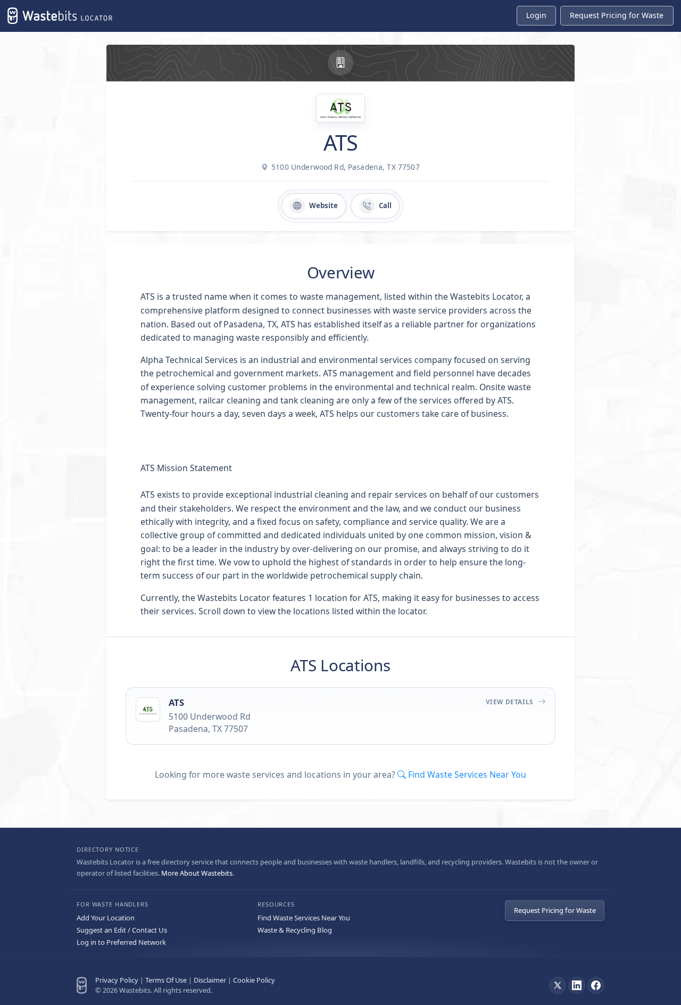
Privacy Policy (116, 980)
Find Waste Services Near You (304, 917)
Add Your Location (106, 917)
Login (536, 15)
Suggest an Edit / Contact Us (122, 930)
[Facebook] (595, 985)
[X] (557, 985)
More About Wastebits (196, 873)
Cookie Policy (254, 980)
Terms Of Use (166, 980)
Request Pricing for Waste (555, 910)
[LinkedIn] (576, 985)
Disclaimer (210, 980)
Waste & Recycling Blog (295, 930)
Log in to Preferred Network (121, 942)
